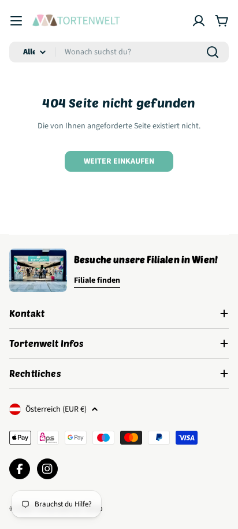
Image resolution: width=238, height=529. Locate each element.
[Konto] (199, 21)
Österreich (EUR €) (56, 409)
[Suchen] (213, 52)
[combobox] (119, 52)
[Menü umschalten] (16, 21)
